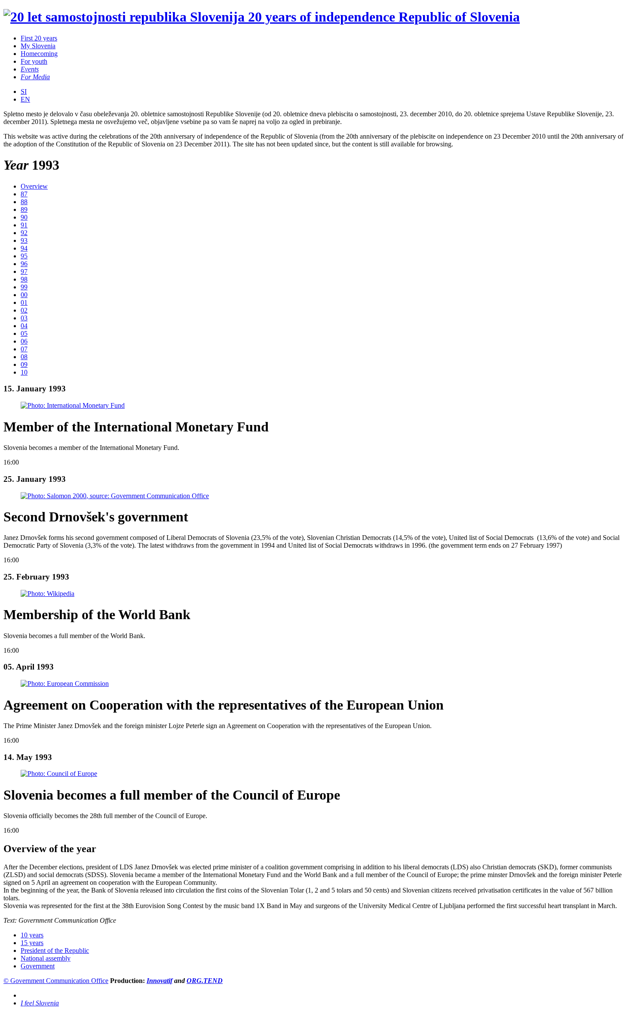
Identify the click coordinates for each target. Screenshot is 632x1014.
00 (24, 294)
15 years (32, 942)
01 (24, 302)
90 (24, 217)
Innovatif (159, 980)
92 (24, 232)
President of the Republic (55, 950)
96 (24, 263)
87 (24, 194)
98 (24, 279)
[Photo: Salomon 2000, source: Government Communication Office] (115, 495)
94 (24, 248)
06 (24, 341)
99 (24, 287)
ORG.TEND (205, 980)
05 (24, 333)
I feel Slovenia (40, 1003)
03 (24, 318)
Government (38, 966)
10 (24, 372)
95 (24, 256)
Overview (34, 186)
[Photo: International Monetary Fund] (73, 405)
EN (25, 99)
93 (24, 240)
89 (24, 209)
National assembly (46, 958)
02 (24, 310)
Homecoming (39, 53)
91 (24, 225)
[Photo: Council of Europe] (59, 773)
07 (24, 349)
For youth (34, 61)
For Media (35, 77)
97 (24, 271)
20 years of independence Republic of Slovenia (382, 17)
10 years (32, 935)
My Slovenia (38, 46)
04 (24, 325)
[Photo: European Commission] (65, 683)
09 (24, 364)
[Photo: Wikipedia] (47, 593)
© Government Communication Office (55, 980)
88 (24, 201)
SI (24, 91)
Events (30, 69)
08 (24, 356)
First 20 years (39, 38)
